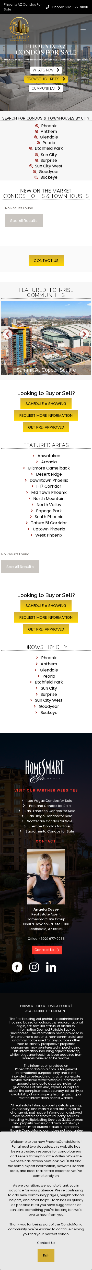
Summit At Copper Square (46, 370)
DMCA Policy (59, 1006)
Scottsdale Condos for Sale (50, 821)
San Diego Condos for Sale (50, 816)
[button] (8, 334)
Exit (46, 1255)
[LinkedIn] (51, 967)
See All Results (24, 220)
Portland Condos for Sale (50, 805)
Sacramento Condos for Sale (50, 831)
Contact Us (46, 1242)
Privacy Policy (32, 1006)
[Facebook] (17, 967)
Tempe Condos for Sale (50, 826)
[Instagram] (34, 967)
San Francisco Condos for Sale (50, 810)
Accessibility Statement (46, 1010)
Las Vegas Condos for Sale (50, 800)
